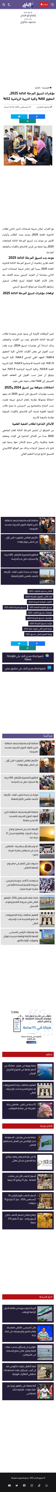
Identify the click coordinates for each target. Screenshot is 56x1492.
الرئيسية (46, 88)
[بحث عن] (3, 5)
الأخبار (37, 88)
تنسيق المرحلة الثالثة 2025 (15, 607)
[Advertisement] (28, 56)
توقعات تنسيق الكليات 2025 (40, 612)
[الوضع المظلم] (8, 5)
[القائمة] (52, 5)
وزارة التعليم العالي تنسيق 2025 (39, 634)
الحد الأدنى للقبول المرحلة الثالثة (38, 596)
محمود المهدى (43, 107)
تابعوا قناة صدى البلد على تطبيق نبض (25, 668)
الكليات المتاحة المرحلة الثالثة (40, 602)
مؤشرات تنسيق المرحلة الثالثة (39, 618)
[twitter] (19, 116)
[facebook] (37, 116)
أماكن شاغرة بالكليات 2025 (40, 591)
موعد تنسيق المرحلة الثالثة (41, 623)
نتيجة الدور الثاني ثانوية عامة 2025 (38, 629)
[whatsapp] (27, 121)
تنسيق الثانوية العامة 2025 (41, 607)
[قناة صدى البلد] (28, 4)
